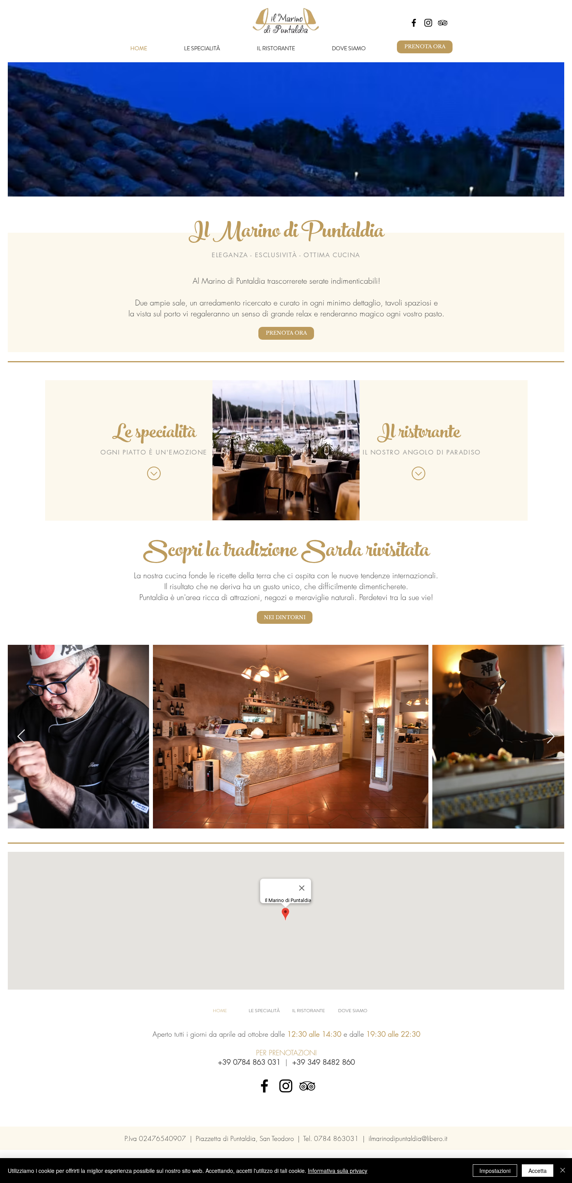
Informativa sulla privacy (337, 1170)
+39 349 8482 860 (323, 1062)
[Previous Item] (21, 736)
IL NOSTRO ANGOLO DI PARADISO (422, 452)
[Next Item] (550, 736)
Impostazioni (495, 1170)
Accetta (537, 1170)
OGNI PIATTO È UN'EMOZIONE (153, 452)
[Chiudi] (562, 1170)
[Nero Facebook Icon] (414, 23)
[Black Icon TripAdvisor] (442, 23)
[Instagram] (428, 23)
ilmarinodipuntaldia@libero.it (407, 1138)
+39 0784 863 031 (249, 1062)
